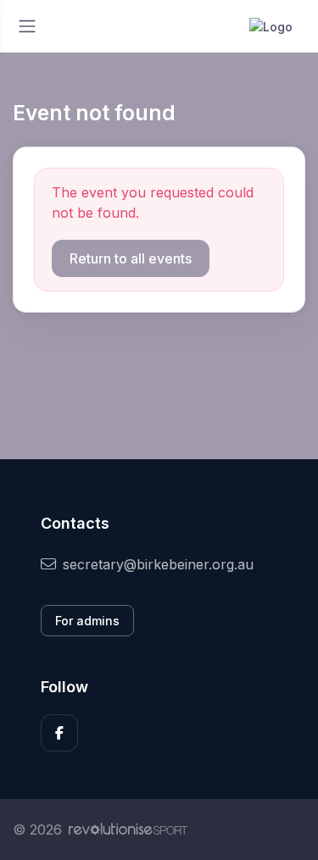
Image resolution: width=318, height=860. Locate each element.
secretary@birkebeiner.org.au (158, 564)
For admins (87, 620)
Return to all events (131, 258)
